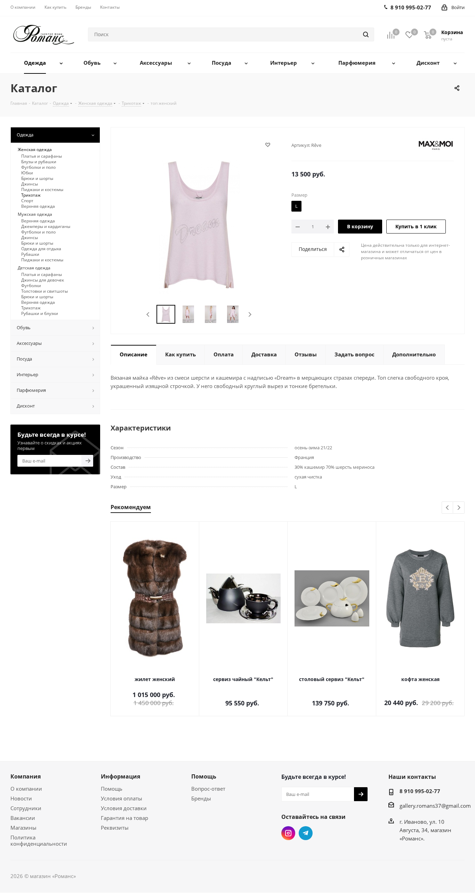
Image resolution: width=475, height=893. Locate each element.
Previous (148, 314)
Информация (120, 776)
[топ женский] (199, 224)
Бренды (201, 798)
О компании (26, 788)
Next (250, 314)
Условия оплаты (121, 798)
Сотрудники (25, 808)
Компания (25, 776)
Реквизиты (115, 827)
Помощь (111, 788)
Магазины (23, 827)
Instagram (288, 833)
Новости (21, 798)
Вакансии (22, 817)
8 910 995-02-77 (420, 791)
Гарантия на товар (124, 817)
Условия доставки (124, 808)
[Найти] (365, 34)
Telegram (306, 833)
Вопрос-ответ (208, 788)
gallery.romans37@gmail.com (435, 805)
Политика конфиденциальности (38, 840)
